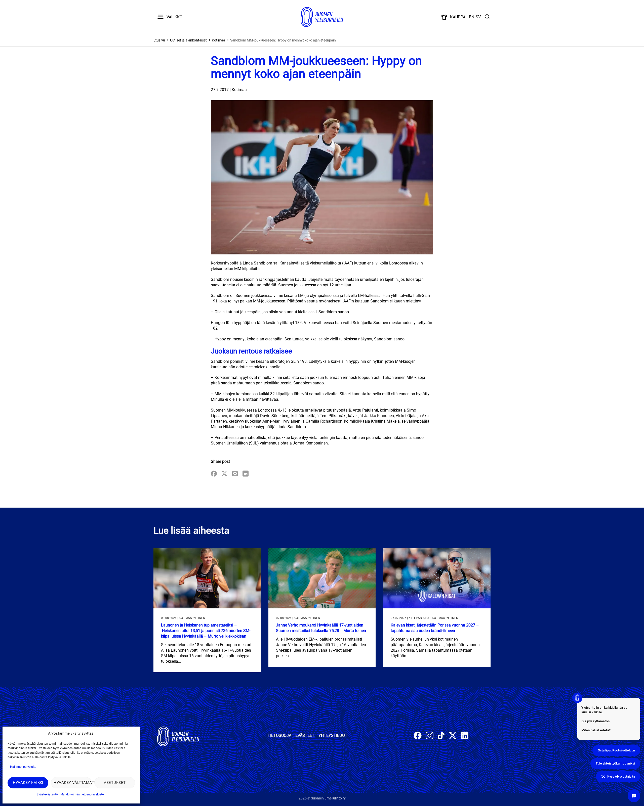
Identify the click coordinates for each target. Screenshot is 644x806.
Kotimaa (218, 40)
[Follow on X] (453, 736)
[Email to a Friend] (235, 474)
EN (471, 17)
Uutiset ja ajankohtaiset (188, 40)
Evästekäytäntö (47, 794)
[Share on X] (224, 474)
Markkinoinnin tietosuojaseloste (82, 794)
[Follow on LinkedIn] (464, 736)
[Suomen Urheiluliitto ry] (322, 17)
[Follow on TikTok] (441, 736)
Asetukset (115, 782)
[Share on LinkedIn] (246, 474)
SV (478, 17)
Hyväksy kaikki (28, 782)
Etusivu (159, 40)
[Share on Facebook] (214, 474)
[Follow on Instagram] (429, 736)
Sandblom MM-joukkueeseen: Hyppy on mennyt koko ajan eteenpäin (283, 40)
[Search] (488, 17)
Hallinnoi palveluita (23, 767)
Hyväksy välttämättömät (73, 782)
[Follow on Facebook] (418, 736)
